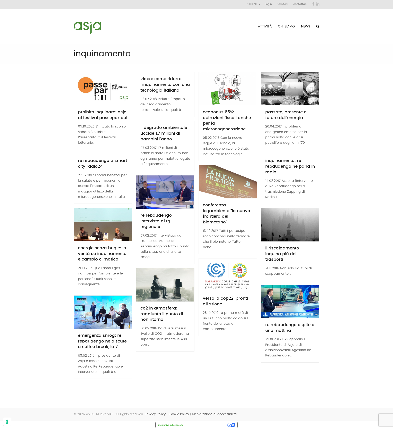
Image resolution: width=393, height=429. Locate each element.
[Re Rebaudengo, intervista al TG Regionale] (165, 192)
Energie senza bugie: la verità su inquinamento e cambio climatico (102, 253)
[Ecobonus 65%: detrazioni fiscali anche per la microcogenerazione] (228, 88)
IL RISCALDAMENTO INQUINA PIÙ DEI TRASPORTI (282, 254)
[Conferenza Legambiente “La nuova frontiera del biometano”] (228, 181)
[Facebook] (313, 4)
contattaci (300, 4)
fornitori (283, 4)
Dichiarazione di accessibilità (214, 414)
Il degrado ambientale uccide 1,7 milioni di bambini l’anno (163, 133)
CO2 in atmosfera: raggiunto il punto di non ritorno (161, 314)
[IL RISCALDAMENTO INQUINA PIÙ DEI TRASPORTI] (290, 224)
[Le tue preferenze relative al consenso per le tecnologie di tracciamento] (7, 422)
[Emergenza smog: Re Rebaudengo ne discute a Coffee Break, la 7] (103, 312)
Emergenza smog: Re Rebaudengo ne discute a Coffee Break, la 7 (102, 341)
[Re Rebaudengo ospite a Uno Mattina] (290, 301)
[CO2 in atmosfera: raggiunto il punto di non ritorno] (165, 285)
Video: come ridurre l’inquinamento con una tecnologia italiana (165, 84)
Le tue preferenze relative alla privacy (207, 425)
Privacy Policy (155, 414)
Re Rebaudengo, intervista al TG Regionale (156, 221)
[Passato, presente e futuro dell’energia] (290, 88)
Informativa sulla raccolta (170, 425)
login (268, 4)
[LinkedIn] (317, 4)
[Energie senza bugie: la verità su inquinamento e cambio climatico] (103, 224)
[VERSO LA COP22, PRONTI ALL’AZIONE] (228, 275)
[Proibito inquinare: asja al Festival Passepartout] (103, 88)
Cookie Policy (179, 414)
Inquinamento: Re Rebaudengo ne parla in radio (290, 166)
